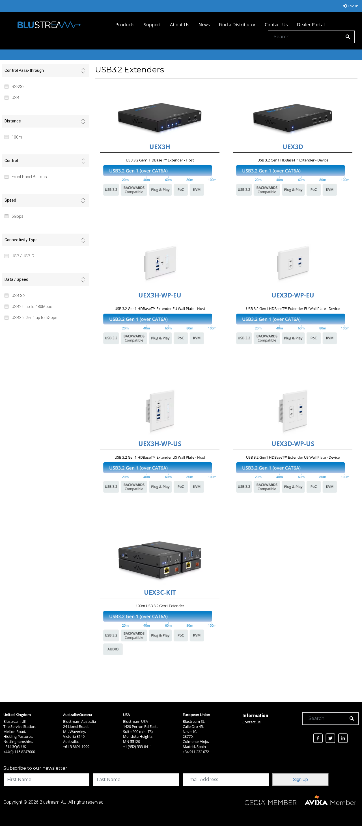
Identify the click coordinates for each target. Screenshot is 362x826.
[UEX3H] (160, 114)
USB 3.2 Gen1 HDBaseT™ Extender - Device (292, 160)
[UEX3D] (292, 114)
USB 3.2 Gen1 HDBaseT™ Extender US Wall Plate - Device (293, 457)
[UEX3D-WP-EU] (292, 263)
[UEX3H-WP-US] (160, 412)
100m (17, 137)
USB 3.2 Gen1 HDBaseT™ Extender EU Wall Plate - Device (293, 308)
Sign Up (300, 779)
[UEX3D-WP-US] (292, 412)
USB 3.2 (18, 295)
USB (15, 97)
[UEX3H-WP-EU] (160, 263)
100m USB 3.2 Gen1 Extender (160, 605)
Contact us (251, 721)
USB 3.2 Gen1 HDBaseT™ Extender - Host (160, 160)
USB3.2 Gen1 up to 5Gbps (34, 317)
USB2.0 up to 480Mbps (32, 306)
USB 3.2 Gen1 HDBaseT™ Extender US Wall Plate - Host (160, 457)
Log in (353, 6)
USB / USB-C (23, 256)
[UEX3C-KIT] (160, 560)
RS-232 (18, 86)
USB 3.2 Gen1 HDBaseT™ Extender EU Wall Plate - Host (160, 308)
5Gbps (17, 216)
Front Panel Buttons (29, 176)
